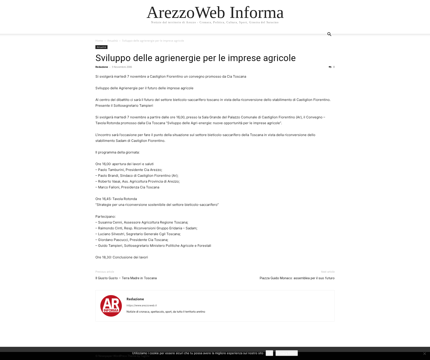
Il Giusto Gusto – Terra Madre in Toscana (126, 278)
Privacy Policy (286, 353)
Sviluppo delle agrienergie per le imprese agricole (195, 58)
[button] (329, 35)
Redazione (101, 66)
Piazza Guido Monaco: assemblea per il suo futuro (297, 278)
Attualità (112, 41)
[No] (424, 353)
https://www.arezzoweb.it (142, 305)
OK (269, 353)
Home (99, 41)
